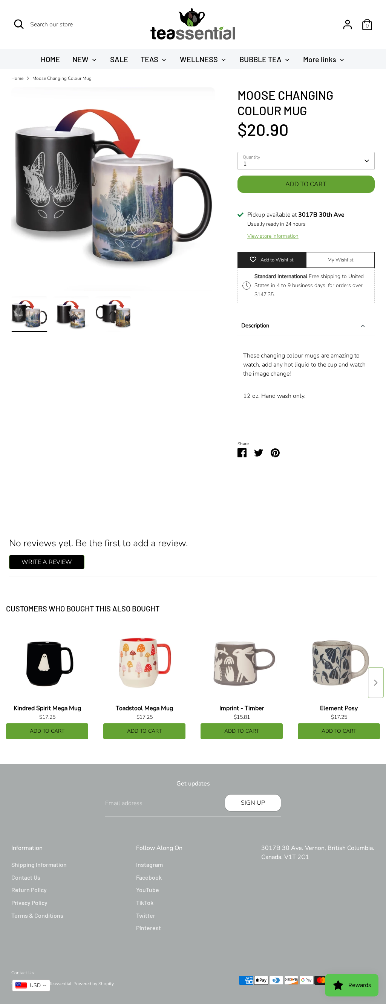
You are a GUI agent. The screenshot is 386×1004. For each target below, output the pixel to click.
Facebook (149, 877)
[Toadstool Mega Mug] (144, 663)
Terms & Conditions (37, 915)
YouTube (147, 889)
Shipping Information (39, 864)
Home (17, 78)
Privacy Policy (29, 902)
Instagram (149, 864)
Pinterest (148, 927)
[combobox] (31, 986)
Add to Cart (47, 731)
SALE (119, 59)
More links (320, 59)
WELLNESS (199, 59)
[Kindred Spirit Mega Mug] (47, 663)
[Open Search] (18, 24)
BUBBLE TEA (261, 59)
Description (255, 325)
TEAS (150, 59)
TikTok (144, 902)
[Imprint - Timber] (241, 663)
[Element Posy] (339, 663)
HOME (50, 59)
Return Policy (29, 889)
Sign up (253, 803)
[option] (113, 191)
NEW (81, 59)
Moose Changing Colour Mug (62, 78)
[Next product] (375, 683)
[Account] (347, 24)
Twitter (145, 915)
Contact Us (25, 877)
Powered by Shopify (94, 984)
